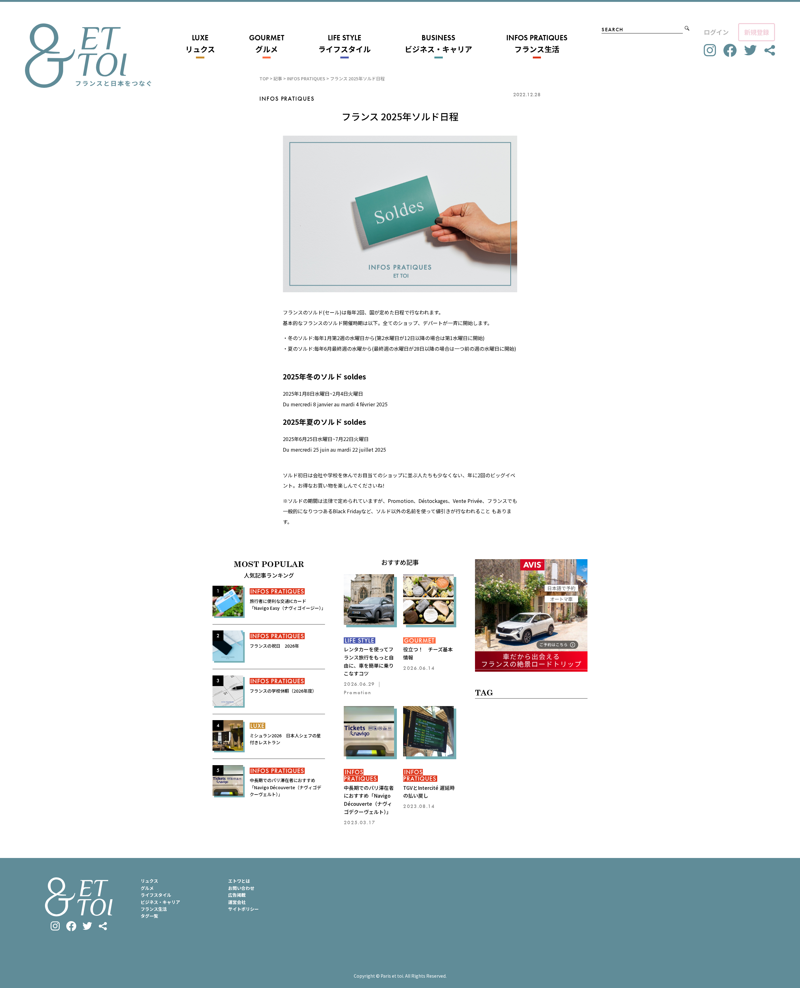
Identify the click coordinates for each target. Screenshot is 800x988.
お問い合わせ (241, 888)
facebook (730, 50)
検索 (687, 28)
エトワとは (239, 881)
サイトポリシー (243, 909)
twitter (750, 50)
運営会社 (237, 902)
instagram (710, 50)
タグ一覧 (149, 916)
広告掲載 (237, 895)
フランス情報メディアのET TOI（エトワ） (88, 55)
